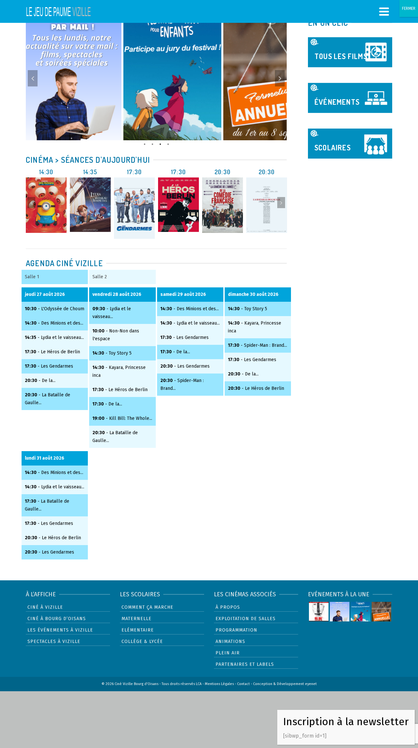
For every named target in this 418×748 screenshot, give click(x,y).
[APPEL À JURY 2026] (360, 611)
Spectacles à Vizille (53, 641)
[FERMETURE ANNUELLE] (381, 611)
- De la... (40, 380)
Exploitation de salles (246, 618)
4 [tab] (168, 143)
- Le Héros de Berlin (52, 352)
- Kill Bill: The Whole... (122, 418)
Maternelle (136, 618)
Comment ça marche (147, 607)
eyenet (311, 684)
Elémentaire (137, 630)
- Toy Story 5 (112, 353)
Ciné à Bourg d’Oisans (56, 618)
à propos (228, 607)
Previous (33, 78)
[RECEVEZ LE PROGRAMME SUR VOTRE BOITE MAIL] (339, 611)
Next (280, 78)
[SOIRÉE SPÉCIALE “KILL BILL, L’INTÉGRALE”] (319, 611)
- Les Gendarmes (49, 366)
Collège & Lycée (142, 641)
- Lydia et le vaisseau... (54, 337)
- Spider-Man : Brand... (257, 345)
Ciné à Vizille (45, 607)
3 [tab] (160, 143)
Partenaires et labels (245, 664)
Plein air (228, 653)
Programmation (236, 630)
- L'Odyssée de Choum (54, 309)
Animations (230, 641)
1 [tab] (144, 143)
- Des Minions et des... (54, 323)
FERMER (408, 8)
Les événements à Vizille (60, 630)
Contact (243, 684)
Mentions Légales (219, 684)
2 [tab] (152, 143)
